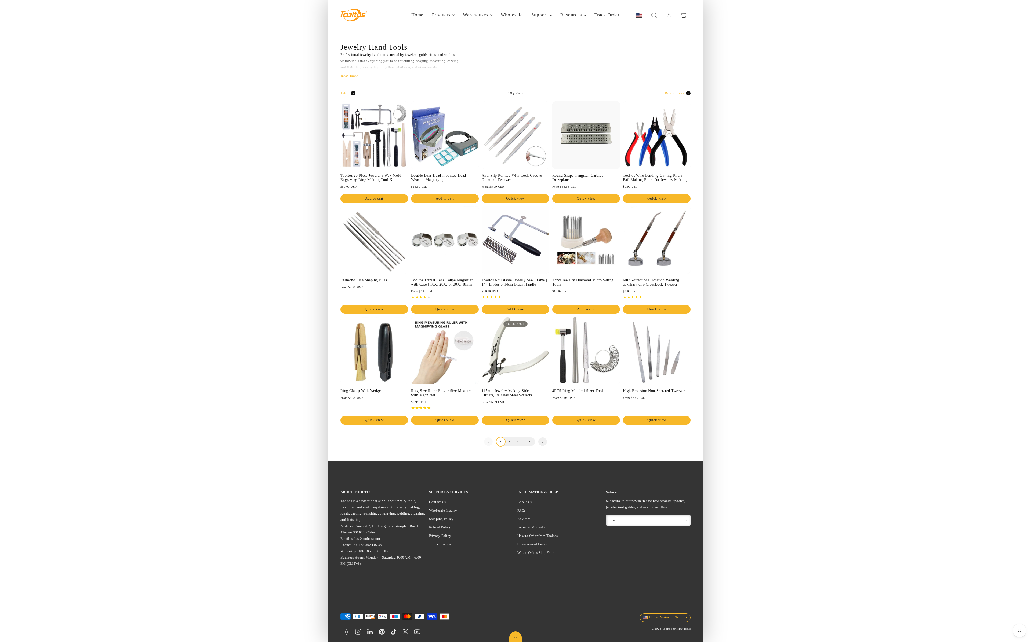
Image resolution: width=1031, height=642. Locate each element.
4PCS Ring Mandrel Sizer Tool (577, 391)
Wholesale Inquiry (443, 510)
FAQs (521, 510)
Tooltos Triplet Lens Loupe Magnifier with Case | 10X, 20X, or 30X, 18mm (442, 282)
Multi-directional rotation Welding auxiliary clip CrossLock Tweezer (651, 282)
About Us (524, 502)
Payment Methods (531, 527)
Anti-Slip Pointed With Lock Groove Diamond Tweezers (512, 177)
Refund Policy (440, 527)
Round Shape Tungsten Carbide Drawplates (577, 177)
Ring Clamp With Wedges (361, 391)
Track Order (607, 14)
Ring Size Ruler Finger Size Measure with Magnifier (441, 393)
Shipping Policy (441, 519)
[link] (669, 15)
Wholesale (512, 14)
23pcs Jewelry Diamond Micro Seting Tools (582, 282)
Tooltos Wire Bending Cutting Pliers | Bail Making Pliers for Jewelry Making (655, 177)
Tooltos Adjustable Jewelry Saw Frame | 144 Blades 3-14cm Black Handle (514, 282)
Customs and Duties (532, 544)
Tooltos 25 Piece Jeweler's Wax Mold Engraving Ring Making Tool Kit (370, 177)
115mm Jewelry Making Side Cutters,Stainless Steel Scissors (507, 393)
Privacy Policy (440, 536)
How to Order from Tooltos (537, 536)
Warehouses (475, 14)
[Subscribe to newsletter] (686, 520)
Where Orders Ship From (535, 553)
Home (417, 14)
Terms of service (441, 544)
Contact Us (437, 502)
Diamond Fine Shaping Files (363, 280)
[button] (654, 15)
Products (441, 14)
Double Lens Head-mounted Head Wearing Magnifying (438, 177)
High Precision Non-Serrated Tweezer (654, 391)
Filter (345, 93)
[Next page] (542, 441)
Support (539, 14)
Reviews (523, 519)
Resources (571, 14)
